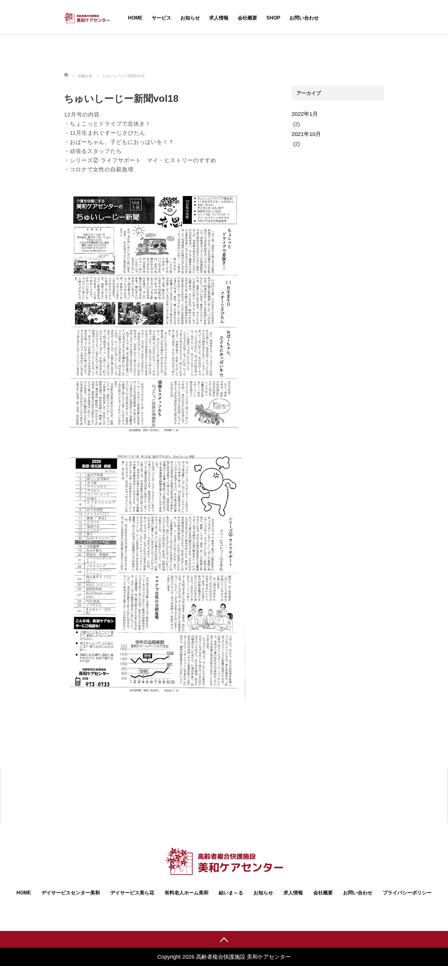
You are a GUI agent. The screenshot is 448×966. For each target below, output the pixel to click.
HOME (135, 17)
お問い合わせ (304, 17)
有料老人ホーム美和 (186, 892)
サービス (161, 17)
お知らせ (190, 17)
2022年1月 (305, 114)
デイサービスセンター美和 (70, 892)
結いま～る (231, 892)
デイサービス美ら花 (132, 892)
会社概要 (247, 17)
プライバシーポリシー (407, 892)
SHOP (273, 17)
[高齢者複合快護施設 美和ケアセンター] (87, 17)
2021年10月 (306, 134)
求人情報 (219, 17)
